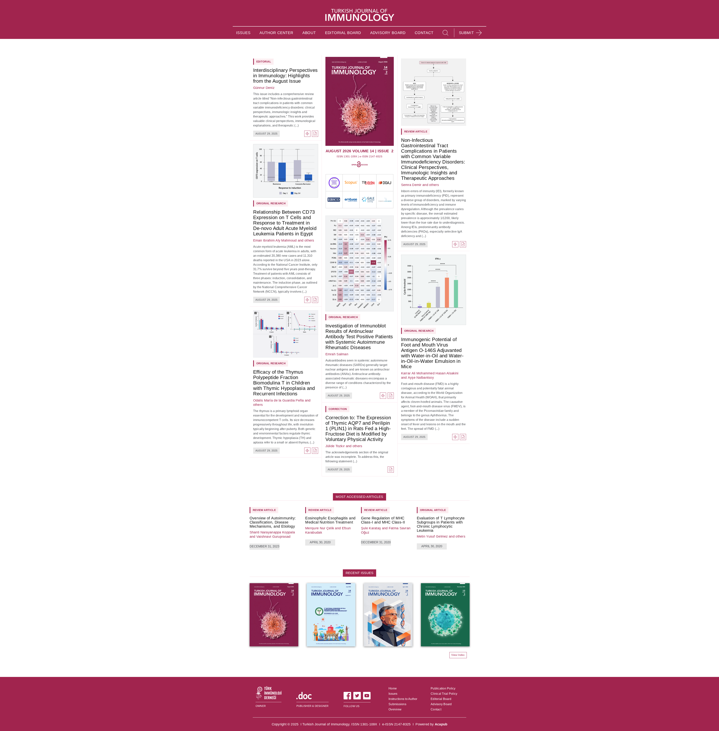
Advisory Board (441, 704)
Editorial (263, 61)
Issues (393, 693)
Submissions (397, 704)
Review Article (415, 131)
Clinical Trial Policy (444, 693)
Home (393, 688)
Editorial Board (441, 699)
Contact (436, 709)
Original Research (271, 203)
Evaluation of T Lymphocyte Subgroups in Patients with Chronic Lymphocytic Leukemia (441, 524)
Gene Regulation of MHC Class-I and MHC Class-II (383, 520)
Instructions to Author (403, 699)
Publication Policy (443, 688)
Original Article (433, 510)
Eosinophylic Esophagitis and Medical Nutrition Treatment (330, 520)
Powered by (431, 724)
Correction (338, 409)
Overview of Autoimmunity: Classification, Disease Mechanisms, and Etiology (273, 522)
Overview (395, 709)
